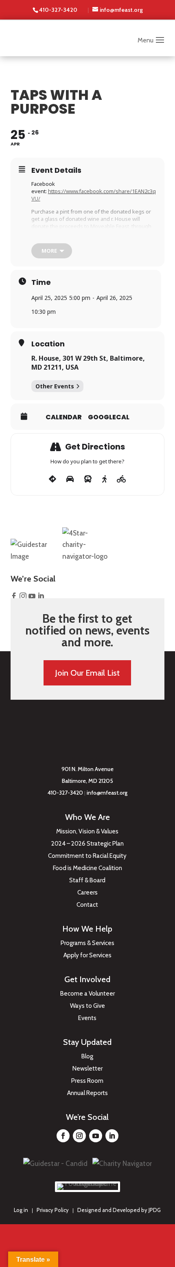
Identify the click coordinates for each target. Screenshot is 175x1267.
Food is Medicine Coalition (87, 868)
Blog (87, 1056)
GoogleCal (108, 417)
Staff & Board (87, 880)
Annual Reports (87, 1093)
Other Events (54, 386)
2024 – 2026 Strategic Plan (87, 844)
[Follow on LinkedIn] (111, 1135)
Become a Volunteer (87, 994)
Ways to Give (87, 1006)
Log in (21, 1210)
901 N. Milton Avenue (87, 769)
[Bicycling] (121, 479)
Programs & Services (87, 943)
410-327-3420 (65, 792)
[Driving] (70, 479)
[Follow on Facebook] (63, 1135)
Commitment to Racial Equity (87, 856)
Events (87, 1018)
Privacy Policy (53, 1210)
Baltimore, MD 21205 (87, 780)
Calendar (64, 417)
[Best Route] (52, 479)
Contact (87, 905)
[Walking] (104, 479)
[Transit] (88, 479)
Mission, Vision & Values (87, 832)
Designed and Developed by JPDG (119, 1210)
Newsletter (87, 1069)
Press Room (87, 1081)
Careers (87, 893)
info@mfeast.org (107, 792)
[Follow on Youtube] (95, 1135)
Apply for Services (87, 955)
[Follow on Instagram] (79, 1135)
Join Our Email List (87, 673)
